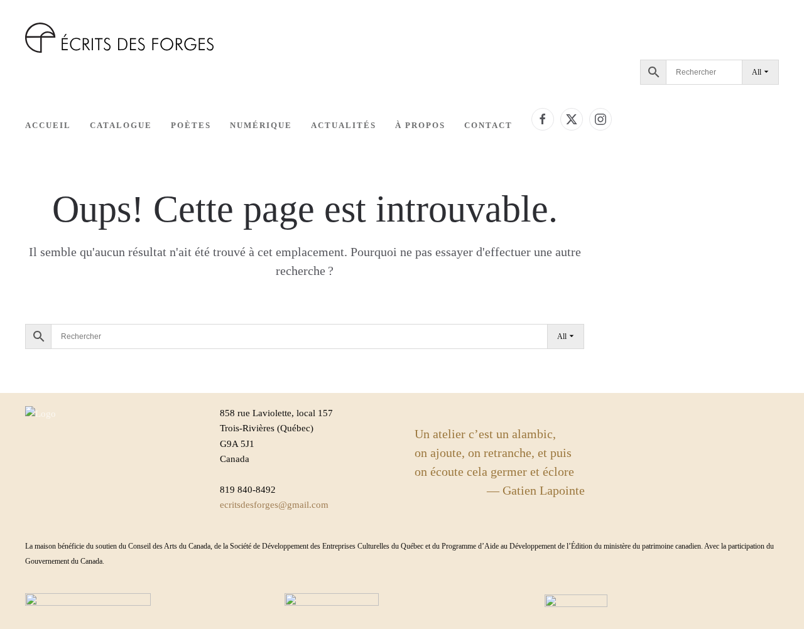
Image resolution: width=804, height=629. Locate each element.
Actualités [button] (343, 125)
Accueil (48, 125)
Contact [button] (488, 125)
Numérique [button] (261, 125)
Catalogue (121, 125)
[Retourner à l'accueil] (119, 38)
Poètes (191, 125)
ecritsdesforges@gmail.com (274, 505)
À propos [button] (420, 125)
